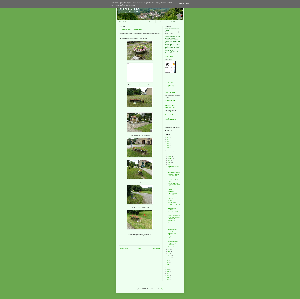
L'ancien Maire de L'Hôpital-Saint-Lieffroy (174, 217)
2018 (168, 262)
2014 (168, 271)
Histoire (142, 21)
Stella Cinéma (171, 191)
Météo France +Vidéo (170, 107)
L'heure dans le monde (170, 119)
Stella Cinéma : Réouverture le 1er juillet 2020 (174, 174)
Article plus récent (124, 248)
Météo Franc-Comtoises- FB (171, 85)
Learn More (180, 3)
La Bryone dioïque (172, 202)
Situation (135, 21)
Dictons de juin (171, 246)
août (169, 160)
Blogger (162, 289)
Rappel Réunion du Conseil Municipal (174, 205)
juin (169, 164)
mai (169, 249)
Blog (119, 21)
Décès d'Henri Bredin (172, 227)
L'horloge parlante (169, 118)
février (169, 256)
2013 (168, 273)
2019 (168, 260)
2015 (168, 269)
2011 (168, 277)
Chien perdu (170, 222)
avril (169, 251)
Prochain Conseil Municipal (174, 215)
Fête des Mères (171, 231)
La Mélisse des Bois (172, 170)
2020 (168, 150)
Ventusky (170, 103)
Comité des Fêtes (171, 220)
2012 (168, 275)
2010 (168, 279)
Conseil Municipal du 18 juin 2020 (174, 180)
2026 (168, 137)
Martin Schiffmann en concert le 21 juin (172, 194)
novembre (170, 154)
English (173, 21)
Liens (167, 21)
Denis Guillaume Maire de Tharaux (173, 167)
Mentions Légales (169, 56)
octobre (169, 156)
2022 (168, 145)
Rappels (169, 237)
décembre (170, 152)
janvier (169, 258)
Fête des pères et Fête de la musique (173, 188)
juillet (169, 162)
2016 (168, 267)
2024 (168, 141)
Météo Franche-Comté (170, 105)
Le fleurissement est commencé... (132, 29)
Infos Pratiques (160, 21)
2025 (168, 139)
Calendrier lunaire (169, 115)
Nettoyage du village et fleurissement (173, 212)
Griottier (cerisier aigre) (173, 177)
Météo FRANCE (171, 81)
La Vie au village (127, 21)
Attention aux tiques (172, 229)
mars (169, 253)
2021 (168, 148)
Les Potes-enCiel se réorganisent (172, 244)
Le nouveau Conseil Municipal (172, 234)
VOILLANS (170, 82)
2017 (168, 265)
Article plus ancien (156, 248)
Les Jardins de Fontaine (173, 225)
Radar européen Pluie (170, 100)
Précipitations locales (170, 92)
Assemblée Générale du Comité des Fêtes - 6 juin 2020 (174, 184)
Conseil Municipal (150, 21)
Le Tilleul (170, 200)
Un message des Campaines (174, 172)
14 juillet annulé (171, 239)
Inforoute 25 (168, 112)
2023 (168, 143)
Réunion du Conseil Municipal (172, 197)
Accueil (139, 248)
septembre (170, 158)
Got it (187, 3)
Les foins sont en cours (173, 241)
